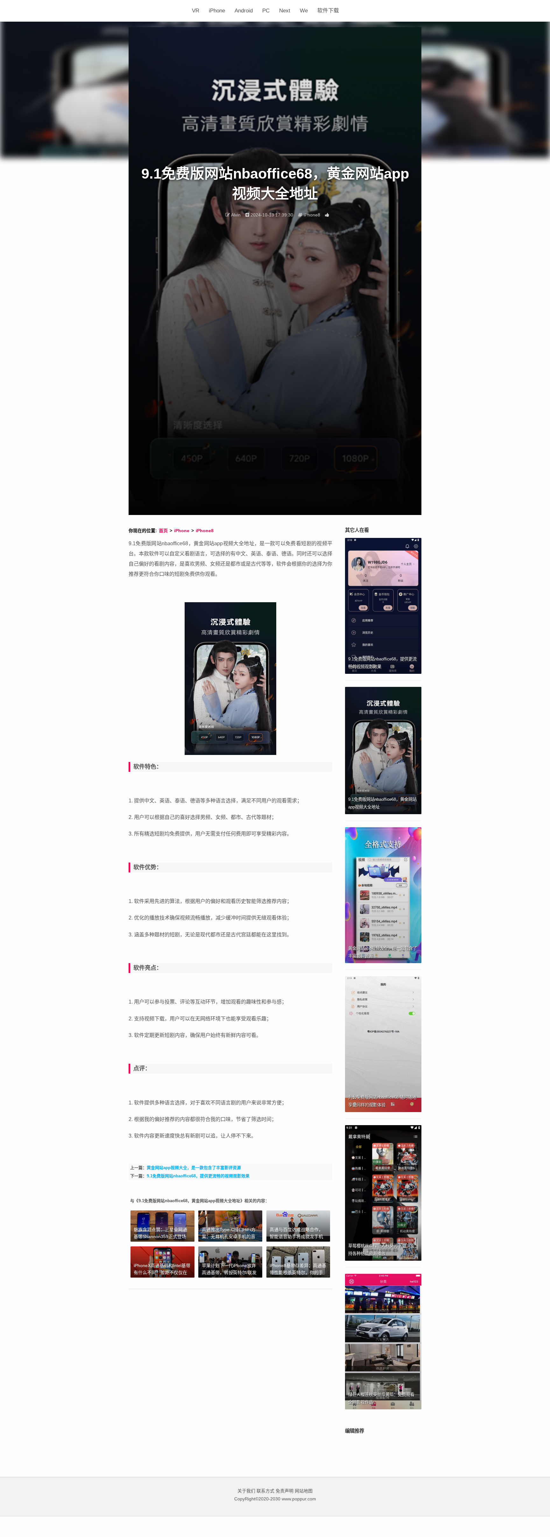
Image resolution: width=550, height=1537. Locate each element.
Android (244, 11)
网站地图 (304, 1490)
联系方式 (265, 1490)
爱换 (158, 10)
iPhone (217, 11)
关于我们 (246, 1490)
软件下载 (328, 11)
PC (266, 11)
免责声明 (284, 1490)
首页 (163, 530)
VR (195, 11)
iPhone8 (205, 530)
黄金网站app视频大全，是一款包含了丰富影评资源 (194, 1167)
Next (284, 11)
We (304, 11)
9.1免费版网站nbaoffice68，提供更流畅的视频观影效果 (198, 1176)
